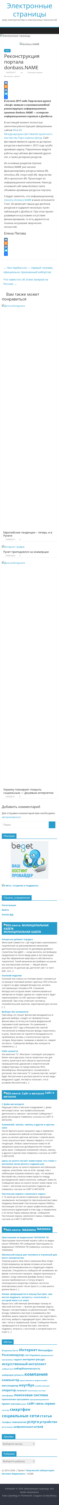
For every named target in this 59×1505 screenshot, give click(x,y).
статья (46, 1416)
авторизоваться (11, 817)
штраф (38, 1426)
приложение (9, 1399)
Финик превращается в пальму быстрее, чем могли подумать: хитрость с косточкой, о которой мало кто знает (27, 1297)
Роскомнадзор (13, 1355)
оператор (9, 1390)
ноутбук (26, 1385)
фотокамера (7, 1427)
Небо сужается (10, 1051)
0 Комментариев (34, 72)
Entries (7, 914)
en (22, 72)
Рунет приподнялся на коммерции (26, 552)
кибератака (7, 1369)
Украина (34, 1355)
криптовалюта (27, 1380)
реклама (16, 1403)
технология (19, 1422)
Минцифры (45, 1350)
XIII (14, 130)
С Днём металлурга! (13, 1104)
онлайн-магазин (42, 1386)
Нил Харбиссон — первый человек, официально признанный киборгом (28, 270)
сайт (31, 1403)
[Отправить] (29, 97)
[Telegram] (29, 94)
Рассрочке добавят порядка (17, 939)
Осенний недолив (12, 975)
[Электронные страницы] (5, 31)
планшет (21, 1390)
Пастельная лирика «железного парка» (24, 1193)
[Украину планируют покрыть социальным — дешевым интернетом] (29, 563)
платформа (7, 1395)
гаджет (18, 1359)
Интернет (8, 76)
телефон (6, 1422)
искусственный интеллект (24, 1364)
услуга (33, 1421)
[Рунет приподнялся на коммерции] (13, 546)
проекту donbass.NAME (17, 200)
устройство (48, 1422)
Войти (5, 909)
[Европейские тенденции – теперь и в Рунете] (29, 306)
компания (36, 1374)
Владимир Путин (10, 1350)
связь (39, 1403)
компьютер (10, 1380)
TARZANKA (44, 1229)
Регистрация (9, 905)
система (5, 1410)
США (27, 1355)
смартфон (20, 1409)
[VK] (29, 83)
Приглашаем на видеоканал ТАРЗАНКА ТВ (25, 1237)
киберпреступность (13, 1375)
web (7, 50)
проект (17, 76)
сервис (49, 1403)
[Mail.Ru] (29, 90)
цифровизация (23, 1426)
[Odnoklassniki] (29, 86)
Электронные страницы (29, 9)
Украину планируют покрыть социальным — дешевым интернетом (28, 791)
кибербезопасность (26, 1368)
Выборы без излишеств (15, 1011)
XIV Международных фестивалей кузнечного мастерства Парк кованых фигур (28, 133)
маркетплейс (41, 1380)
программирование (39, 1399)
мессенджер (10, 1385)
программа (22, 1399)
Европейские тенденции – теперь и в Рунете (27, 534)
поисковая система (31, 1395)
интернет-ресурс (34, 1359)
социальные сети (20, 1415)
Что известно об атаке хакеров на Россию (25, 282)
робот (23, 1404)
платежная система (37, 1391)
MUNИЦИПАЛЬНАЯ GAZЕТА (22, 932)
